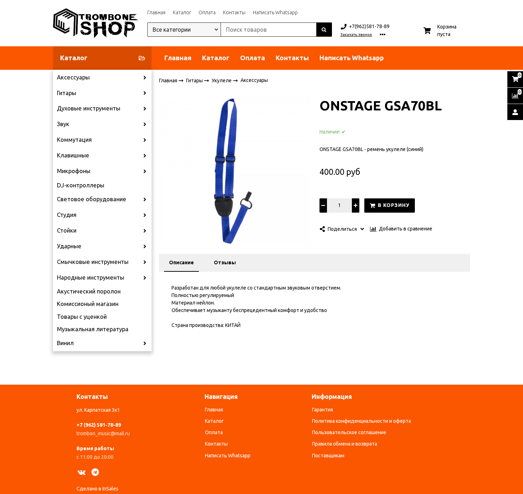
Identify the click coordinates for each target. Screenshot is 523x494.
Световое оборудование (91, 199)
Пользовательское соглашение (349, 432)
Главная (156, 12)
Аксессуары (73, 77)
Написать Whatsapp (275, 12)
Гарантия (322, 409)
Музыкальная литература (92, 329)
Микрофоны (73, 171)
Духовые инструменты (88, 108)
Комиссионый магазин (87, 304)
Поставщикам (328, 455)
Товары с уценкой (82, 316)
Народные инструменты (90, 277)
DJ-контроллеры (80, 185)
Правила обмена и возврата (344, 444)
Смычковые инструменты (92, 262)
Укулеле (222, 80)
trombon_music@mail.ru (103, 433)
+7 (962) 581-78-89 (98, 425)
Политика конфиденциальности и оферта (361, 421)
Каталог (182, 12)
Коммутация (74, 139)
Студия (66, 215)
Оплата (207, 12)
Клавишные (73, 155)
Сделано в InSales (97, 489)
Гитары (66, 93)
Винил (65, 343)
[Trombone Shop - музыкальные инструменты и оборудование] (95, 23)
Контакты (234, 12)
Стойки (66, 230)
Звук (63, 124)
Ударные (69, 246)
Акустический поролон (89, 291)
